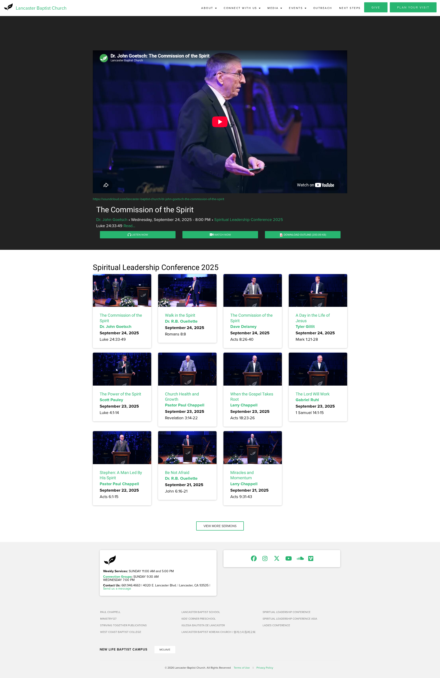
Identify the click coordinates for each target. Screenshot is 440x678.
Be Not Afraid (177, 472)
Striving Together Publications (123, 625)
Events (296, 8)
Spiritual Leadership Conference (287, 612)
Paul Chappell (110, 612)
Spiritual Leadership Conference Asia (290, 619)
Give (375, 7)
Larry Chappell (244, 405)
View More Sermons (220, 526)
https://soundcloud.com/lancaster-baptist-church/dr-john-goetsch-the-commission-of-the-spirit (158, 199)
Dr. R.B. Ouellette (181, 321)
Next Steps (350, 8)
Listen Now (139, 235)
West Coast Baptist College (120, 632)
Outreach (322, 8)
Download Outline (297, 235)
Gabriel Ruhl (307, 400)
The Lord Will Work (313, 394)
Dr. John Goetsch (111, 219)
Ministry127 (108, 619)
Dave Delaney (243, 326)
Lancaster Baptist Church (41, 8)
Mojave (165, 649)
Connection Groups (117, 576)
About (207, 8)
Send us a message (117, 588)
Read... (129, 226)
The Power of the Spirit (120, 394)
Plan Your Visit (413, 7)
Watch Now (222, 235)
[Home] (8, 7)
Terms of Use (242, 668)
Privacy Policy (264, 668)
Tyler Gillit (305, 326)
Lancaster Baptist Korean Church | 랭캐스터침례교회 (219, 632)
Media (273, 8)
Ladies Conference (276, 625)
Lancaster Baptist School (201, 612)
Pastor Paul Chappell (184, 405)
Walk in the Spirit (180, 315)
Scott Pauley (111, 400)
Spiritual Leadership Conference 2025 (248, 219)
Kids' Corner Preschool (199, 619)
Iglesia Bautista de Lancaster (203, 625)
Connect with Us (241, 8)
